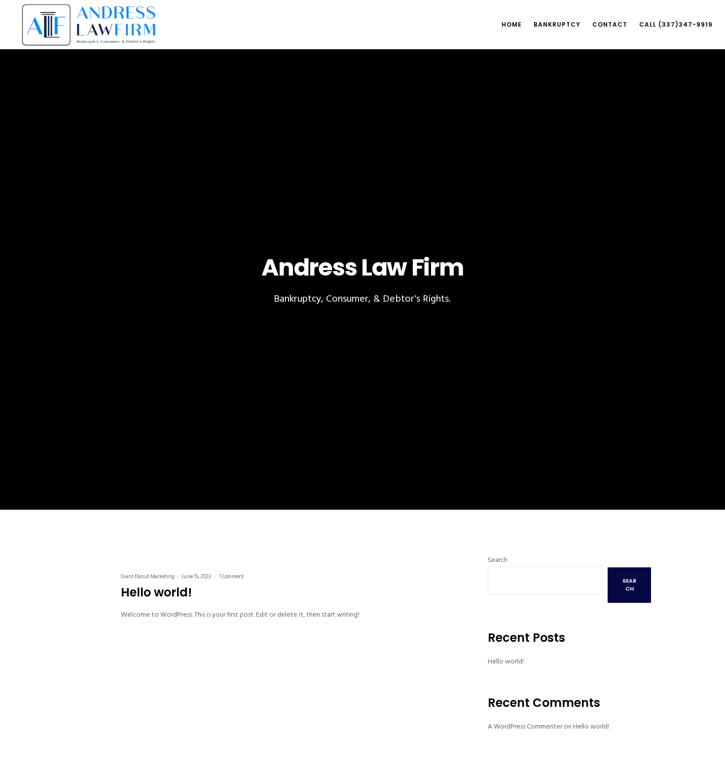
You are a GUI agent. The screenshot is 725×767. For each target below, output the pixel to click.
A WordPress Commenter (525, 726)
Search (498, 559)
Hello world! (506, 661)
